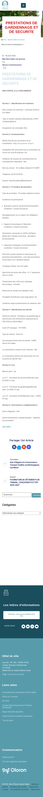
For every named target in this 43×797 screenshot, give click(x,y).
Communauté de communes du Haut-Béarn (19, 692)
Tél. (14, 674)
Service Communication (12, 65)
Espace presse (8, 757)
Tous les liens (7, 720)
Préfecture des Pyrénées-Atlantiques (17, 716)
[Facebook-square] (23, 626)
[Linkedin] (29, 447)
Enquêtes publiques (15, 732)
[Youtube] (37, 626)
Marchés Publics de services (16, 40)
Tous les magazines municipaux (14, 761)
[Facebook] (14, 447)
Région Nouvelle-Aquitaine (12, 712)
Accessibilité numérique (19, 789)
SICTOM (5, 701)
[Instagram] (32, 626)
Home (4, 40)
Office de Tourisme (10, 697)
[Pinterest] (24, 447)
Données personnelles (18, 787)
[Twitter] (19, 447)
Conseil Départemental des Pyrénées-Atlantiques (17, 706)
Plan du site (35, 789)
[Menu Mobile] (23, 5)
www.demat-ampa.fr (26, 143)
